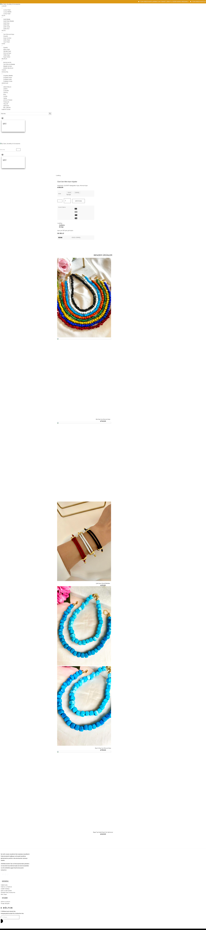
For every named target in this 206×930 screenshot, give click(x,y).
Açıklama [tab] (62, 225)
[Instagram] (2, 874)
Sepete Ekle (78, 201)
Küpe (77, 185)
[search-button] (18, 149)
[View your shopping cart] (2, 120)
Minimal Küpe (84, 185)
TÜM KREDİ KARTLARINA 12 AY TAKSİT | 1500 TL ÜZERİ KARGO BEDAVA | (121, 1)
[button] (69, 192)
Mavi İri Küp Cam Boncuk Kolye (103, 748)
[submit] (2, 921)
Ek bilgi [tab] (61, 227)
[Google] (5, 874)
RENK (59, 193)
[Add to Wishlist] (59, 201)
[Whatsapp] (7, 874)
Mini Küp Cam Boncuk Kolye (103, 419)
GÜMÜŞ (78, 237)
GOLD (73, 237)
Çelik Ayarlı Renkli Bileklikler (103, 583)
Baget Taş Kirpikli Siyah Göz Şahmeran (103, 832)
